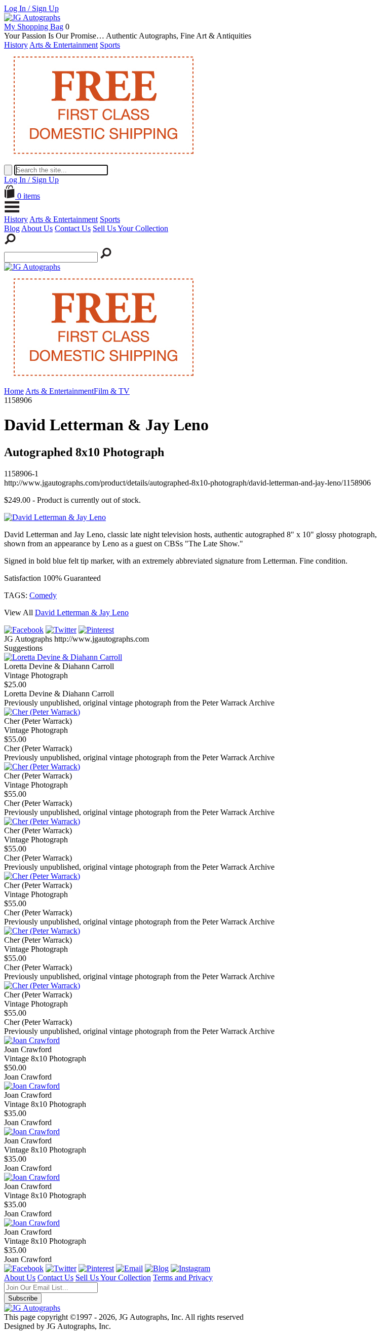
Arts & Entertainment (63, 45)
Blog (12, 228)
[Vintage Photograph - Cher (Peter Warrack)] (42, 712)
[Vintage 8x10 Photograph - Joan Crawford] (32, 1040)
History (16, 45)
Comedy (43, 595)
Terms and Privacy (183, 1277)
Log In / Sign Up (31, 8)
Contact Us (73, 228)
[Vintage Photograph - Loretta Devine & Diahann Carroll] (63, 657)
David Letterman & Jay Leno (82, 612)
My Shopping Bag (33, 26)
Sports (110, 45)
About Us (37, 228)
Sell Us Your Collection (130, 228)
